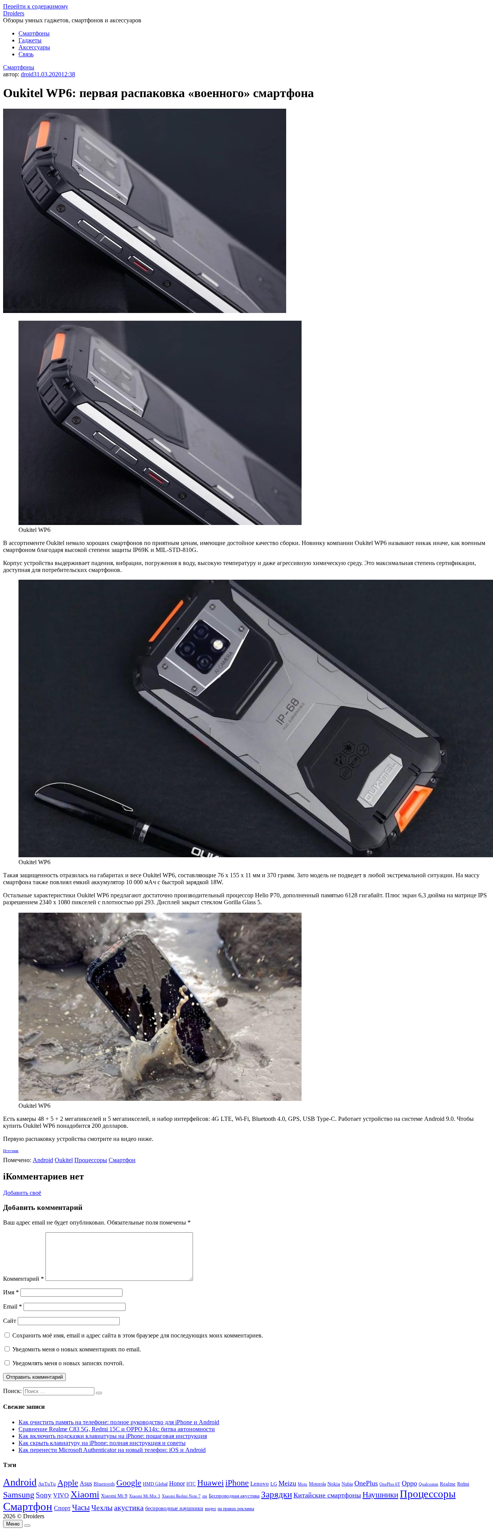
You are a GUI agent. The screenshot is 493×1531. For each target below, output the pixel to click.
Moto (302, 1484)
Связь (26, 54)
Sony (44, 1495)
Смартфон (122, 1160)
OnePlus (366, 1483)
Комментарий (23, 1278)
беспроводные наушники (174, 1508)
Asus (86, 1483)
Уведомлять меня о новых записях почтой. (68, 1363)
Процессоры (90, 1160)
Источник (10, 1151)
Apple (67, 1482)
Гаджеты (30, 40)
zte (204, 1496)
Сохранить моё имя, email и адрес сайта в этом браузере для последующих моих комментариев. (137, 1335)
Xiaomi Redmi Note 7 (181, 1496)
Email (12, 1306)
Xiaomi (84, 1494)
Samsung (18, 1494)
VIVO (61, 1495)
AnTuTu (47, 1484)
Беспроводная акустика (234, 1496)
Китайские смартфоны (327, 1495)
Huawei (210, 1482)
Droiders (13, 13)
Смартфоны (34, 33)
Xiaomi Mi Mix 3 (144, 1496)
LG (273, 1484)
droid (27, 74)
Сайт (9, 1320)
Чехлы (101, 1507)
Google (128, 1482)
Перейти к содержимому (35, 6)
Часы (81, 1507)
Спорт (62, 1508)
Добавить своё (22, 1192)
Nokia (333, 1484)
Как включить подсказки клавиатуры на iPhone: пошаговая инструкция (112, 1436)
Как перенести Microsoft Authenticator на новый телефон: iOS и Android (112, 1450)
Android (43, 1160)
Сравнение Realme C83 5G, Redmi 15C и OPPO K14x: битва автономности (116, 1429)
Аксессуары (34, 47)
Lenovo (259, 1484)
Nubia (347, 1484)
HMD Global (155, 1484)
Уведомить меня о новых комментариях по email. (76, 1349)
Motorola (317, 1484)
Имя (11, 1292)
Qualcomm (428, 1484)
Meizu (287, 1483)
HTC (191, 1484)
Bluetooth (104, 1484)
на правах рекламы (236, 1508)
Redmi (463, 1484)
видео (210, 1508)
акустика (129, 1507)
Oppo (409, 1483)
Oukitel (64, 1160)
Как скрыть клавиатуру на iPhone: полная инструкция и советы (102, 1443)
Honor (177, 1483)
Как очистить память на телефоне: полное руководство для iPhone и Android (118, 1422)
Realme (448, 1484)
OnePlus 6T (389, 1484)
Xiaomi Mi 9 (114, 1496)
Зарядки (276, 1494)
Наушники (380, 1495)
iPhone (237, 1482)
